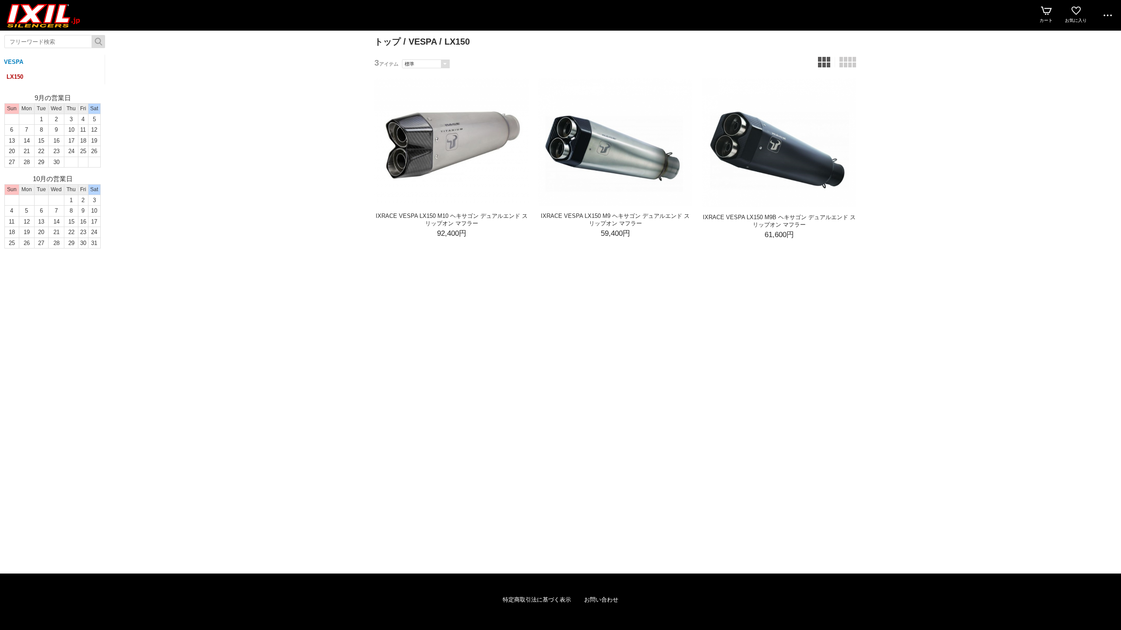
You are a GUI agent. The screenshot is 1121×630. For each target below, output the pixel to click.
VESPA (13, 62)
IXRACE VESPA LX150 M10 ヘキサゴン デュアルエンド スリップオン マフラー (452, 220)
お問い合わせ (601, 599)
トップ (387, 41)
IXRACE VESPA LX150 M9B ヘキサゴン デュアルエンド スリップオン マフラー (779, 221)
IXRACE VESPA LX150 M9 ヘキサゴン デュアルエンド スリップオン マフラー (615, 220)
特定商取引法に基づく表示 (537, 599)
